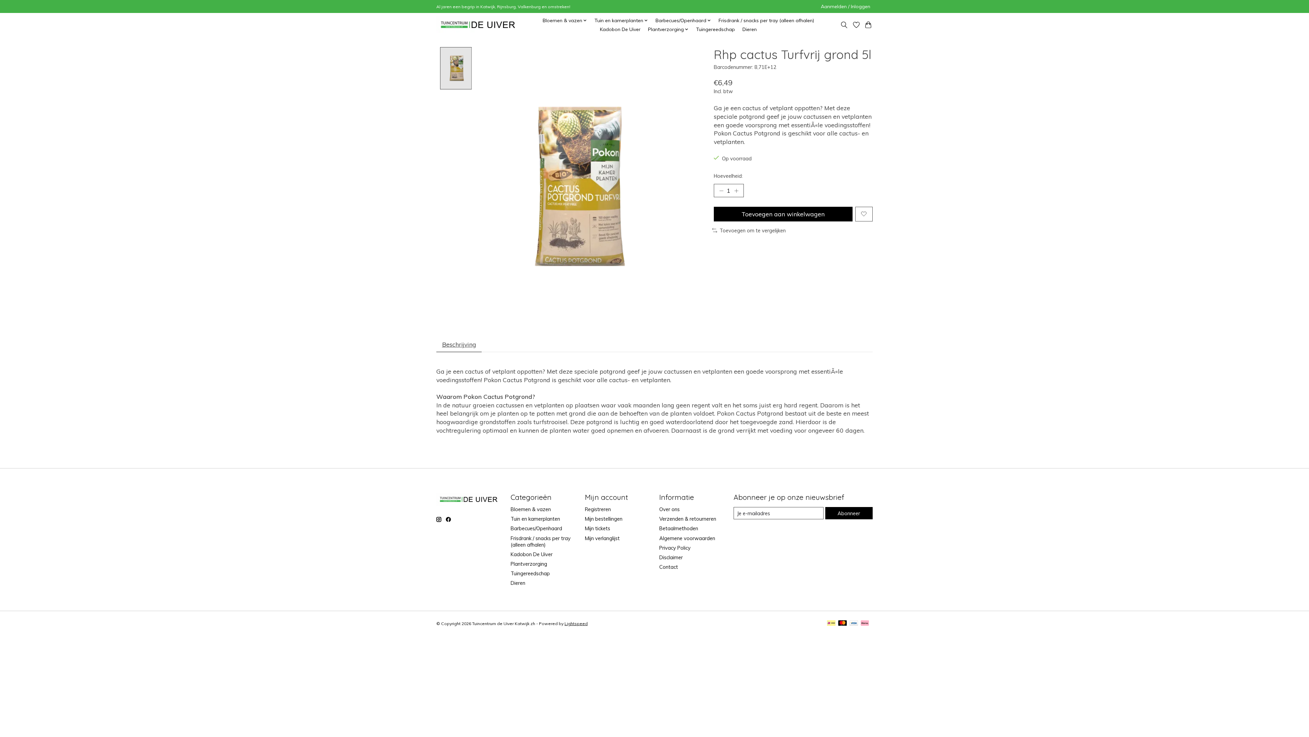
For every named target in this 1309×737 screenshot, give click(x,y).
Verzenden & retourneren (687, 519)
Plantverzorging (529, 564)
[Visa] (853, 623)
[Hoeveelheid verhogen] (736, 191)
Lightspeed (576, 623)
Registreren (598, 509)
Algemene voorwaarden (687, 538)
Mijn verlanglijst (602, 538)
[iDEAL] (831, 623)
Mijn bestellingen (603, 519)
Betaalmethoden (678, 528)
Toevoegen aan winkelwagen (783, 214)
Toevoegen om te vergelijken (753, 230)
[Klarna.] (865, 623)
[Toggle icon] (844, 25)
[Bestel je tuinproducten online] (478, 24)
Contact (668, 567)
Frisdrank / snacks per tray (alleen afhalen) (766, 20)
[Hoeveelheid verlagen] (721, 191)
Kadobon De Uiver (620, 29)
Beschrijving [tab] (459, 344)
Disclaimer (671, 557)
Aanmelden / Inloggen (845, 6)
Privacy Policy (675, 548)
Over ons (669, 509)
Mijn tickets (597, 528)
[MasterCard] (842, 623)
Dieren (749, 29)
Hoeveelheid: (728, 176)
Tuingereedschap (715, 29)
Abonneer (849, 513)
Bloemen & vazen (531, 509)
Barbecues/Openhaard (536, 528)
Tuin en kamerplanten (535, 519)
